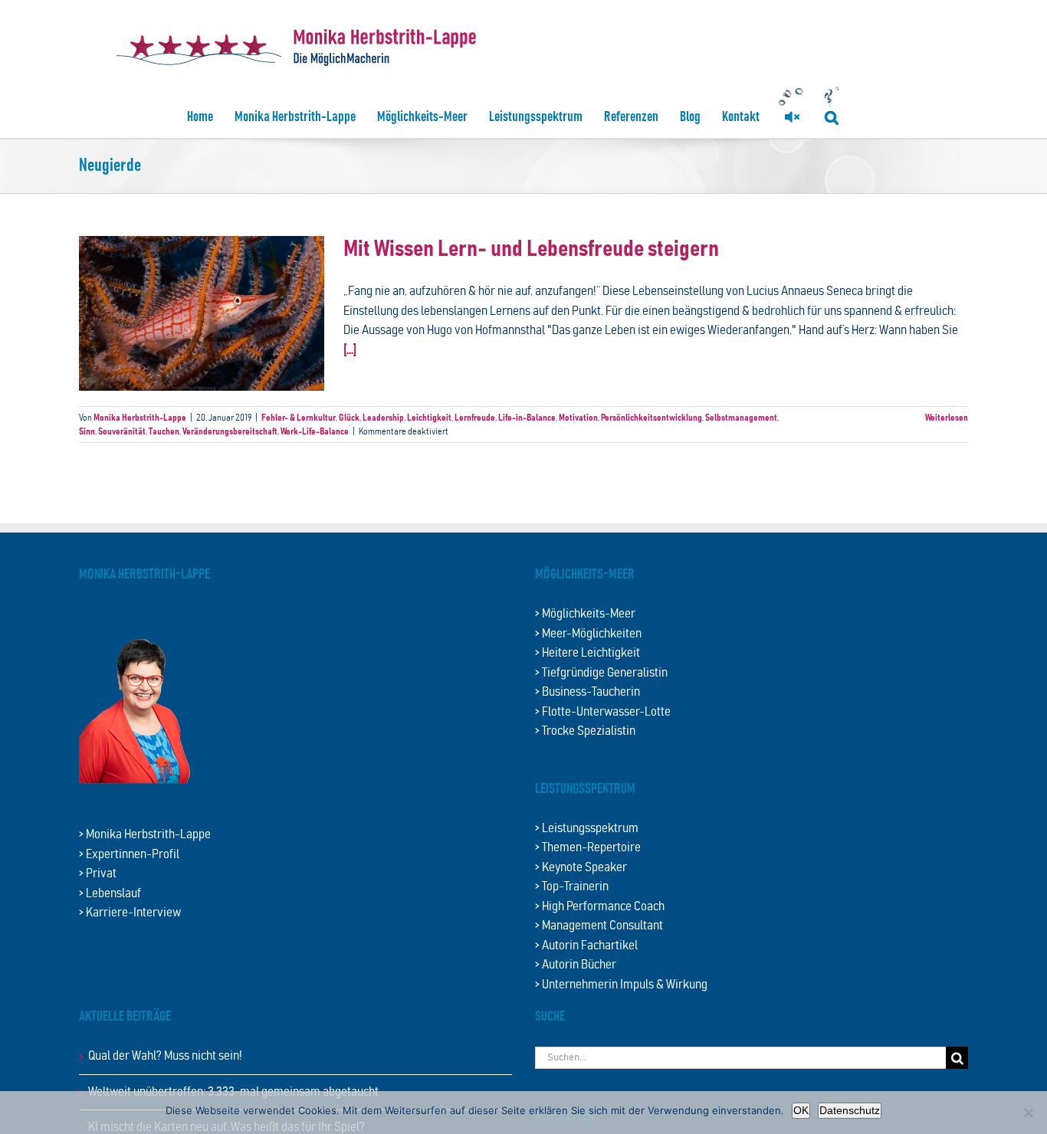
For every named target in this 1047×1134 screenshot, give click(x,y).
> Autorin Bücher (575, 965)
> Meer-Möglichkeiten (588, 634)
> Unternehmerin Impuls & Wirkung (621, 984)
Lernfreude (475, 417)
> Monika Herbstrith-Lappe (145, 834)
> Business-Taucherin (587, 692)
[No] (1028, 1112)
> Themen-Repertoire (588, 847)
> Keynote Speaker (581, 867)
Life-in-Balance (527, 417)
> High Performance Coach (600, 906)
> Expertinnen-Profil (129, 854)
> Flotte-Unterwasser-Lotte (603, 712)
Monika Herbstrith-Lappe (140, 417)
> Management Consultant (599, 925)
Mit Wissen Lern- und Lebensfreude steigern (531, 249)
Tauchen (164, 431)
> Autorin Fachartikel (586, 945)
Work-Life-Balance (315, 431)
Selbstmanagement (741, 417)
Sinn (87, 431)
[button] (832, 117)
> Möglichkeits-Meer (585, 614)
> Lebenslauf (110, 893)
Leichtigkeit (429, 417)
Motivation (578, 417)
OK (801, 1110)
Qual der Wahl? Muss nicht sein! (165, 1056)
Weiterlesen (946, 417)
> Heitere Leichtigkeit (587, 653)
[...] (349, 350)
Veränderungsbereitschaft (229, 431)
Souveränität (122, 431)
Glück (349, 417)
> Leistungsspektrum (586, 828)
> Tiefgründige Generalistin (601, 673)
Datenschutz (849, 1110)
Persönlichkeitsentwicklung (651, 417)
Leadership (383, 417)
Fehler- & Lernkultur (298, 417)
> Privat (98, 873)
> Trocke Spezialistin (585, 731)
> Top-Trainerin (572, 886)
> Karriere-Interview (130, 912)
